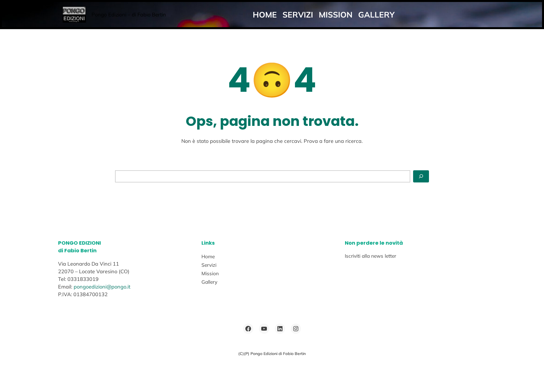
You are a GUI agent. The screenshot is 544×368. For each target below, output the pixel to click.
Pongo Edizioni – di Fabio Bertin (129, 14)
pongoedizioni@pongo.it (102, 286)
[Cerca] (421, 176)
